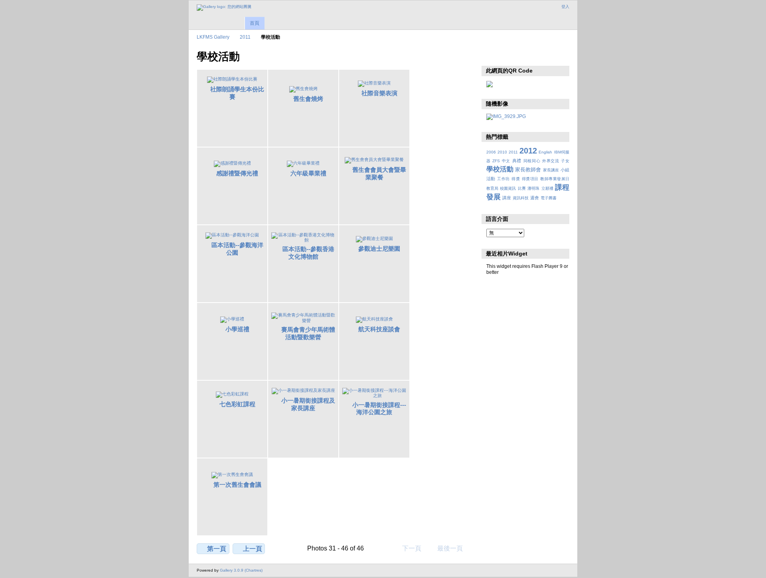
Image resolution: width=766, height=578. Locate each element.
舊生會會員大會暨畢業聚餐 (379, 173)
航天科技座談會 (379, 329)
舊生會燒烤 (308, 98)
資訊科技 (521, 198)
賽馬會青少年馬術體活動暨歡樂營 (308, 333)
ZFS (496, 161)
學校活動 (499, 169)
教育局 (492, 188)
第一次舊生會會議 (237, 484)
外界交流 (550, 161)
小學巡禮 (237, 329)
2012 (528, 150)
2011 (245, 36)
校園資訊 (508, 188)
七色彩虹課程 (237, 404)
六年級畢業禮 (308, 173)
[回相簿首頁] (224, 7)
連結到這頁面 (507, 55)
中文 (506, 161)
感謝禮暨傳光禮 (237, 173)
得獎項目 (530, 179)
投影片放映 (490, 55)
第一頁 (216, 548)
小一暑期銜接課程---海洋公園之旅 (379, 408)
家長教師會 (528, 170)
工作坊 (503, 179)
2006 (491, 152)
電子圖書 (549, 198)
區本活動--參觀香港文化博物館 (308, 253)
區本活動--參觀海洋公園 (237, 249)
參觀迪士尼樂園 (379, 248)
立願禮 (547, 188)
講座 (506, 197)
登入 (565, 6)
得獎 (515, 179)
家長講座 (551, 170)
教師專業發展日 (554, 179)
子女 (565, 161)
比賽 (522, 188)
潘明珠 (533, 188)
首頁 (254, 23)
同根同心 (532, 161)
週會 (534, 197)
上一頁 (252, 548)
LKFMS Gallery (213, 36)
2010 (502, 152)
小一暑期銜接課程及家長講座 (308, 404)
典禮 (516, 160)
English (545, 152)
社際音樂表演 (379, 93)
